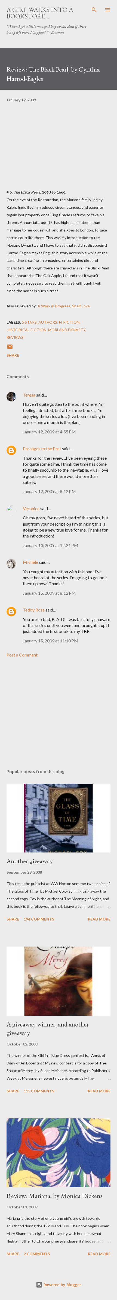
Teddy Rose (34, 609)
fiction (71, 322)
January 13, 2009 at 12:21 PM (50, 545)
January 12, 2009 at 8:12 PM (49, 491)
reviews (15, 337)
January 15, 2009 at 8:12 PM (49, 593)
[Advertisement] (58, 713)
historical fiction (27, 329)
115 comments (39, 1091)
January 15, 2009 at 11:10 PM (50, 640)
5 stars (29, 322)
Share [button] (13, 355)
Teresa (29, 394)
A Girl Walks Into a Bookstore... (40, 12)
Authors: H (50, 322)
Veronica (31, 508)
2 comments (37, 1253)
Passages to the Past (42, 448)
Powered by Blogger (61, 1284)
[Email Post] (10, 348)
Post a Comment (22, 654)
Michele (30, 562)
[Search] (94, 10)
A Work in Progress (54, 306)
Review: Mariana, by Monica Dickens (55, 1196)
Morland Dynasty (66, 329)
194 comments (39, 919)
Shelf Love (81, 306)
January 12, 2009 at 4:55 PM (49, 431)
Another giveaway (30, 861)
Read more (99, 919)
